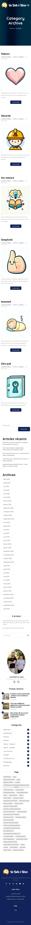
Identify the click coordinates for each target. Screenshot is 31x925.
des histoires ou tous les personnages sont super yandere (16, 786)
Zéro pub (6, 363)
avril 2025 (6, 537)
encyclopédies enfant (22, 792)
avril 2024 (6, 580)
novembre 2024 (8, 555)
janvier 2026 (7, 504)
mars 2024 (6, 584)
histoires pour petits (21, 817)
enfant (5, 795)
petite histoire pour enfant (10, 841)
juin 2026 (6, 486)
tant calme (22, 847)
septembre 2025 (8, 519)
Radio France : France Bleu (15, 899)
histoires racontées (8, 820)
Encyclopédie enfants (9, 792)
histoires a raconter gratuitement (12, 809)
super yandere (14, 847)
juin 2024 (6, 573)
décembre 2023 (8, 594)
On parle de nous (8, 758)
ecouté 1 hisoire (19, 789)
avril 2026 (6, 493)
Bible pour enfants (8, 782)
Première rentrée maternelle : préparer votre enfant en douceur (20, 695)
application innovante (9, 779)
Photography (7, 762)
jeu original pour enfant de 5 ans (12, 828)
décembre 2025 (8, 508)
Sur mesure (7, 177)
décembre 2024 (8, 551)
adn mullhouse (7, 776)
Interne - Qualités (18, 57)
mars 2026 (6, 497)
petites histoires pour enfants (11, 844)
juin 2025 (6, 529)
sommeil (6, 847)
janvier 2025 (7, 547)
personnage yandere (9, 839)
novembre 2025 (8, 511)
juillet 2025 (6, 526)
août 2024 (6, 565)
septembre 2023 (8, 605)
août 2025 (6, 522)
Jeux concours (8, 751)
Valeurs (5, 53)
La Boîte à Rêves (6, 57)
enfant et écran (13, 795)
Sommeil (6, 301)
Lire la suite (15, 102)
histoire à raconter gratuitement (12, 825)
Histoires (6, 737)
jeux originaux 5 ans (8, 830)
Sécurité (6, 115)
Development (7, 733)
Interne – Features (9, 744)
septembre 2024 (8, 562)
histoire (21, 795)
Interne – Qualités (9, 747)
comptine (17, 782)
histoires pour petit (8, 817)
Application (7, 729)
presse (22, 844)
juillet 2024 (6, 569)
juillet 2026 (6, 483)
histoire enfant (7, 798)
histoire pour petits (24, 800)
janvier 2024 (7, 591)
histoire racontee (8, 803)
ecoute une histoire (8, 789)
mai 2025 (6, 533)
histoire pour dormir (18, 798)
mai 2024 (6, 576)
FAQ (15, 910)
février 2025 (7, 544)
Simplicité (6, 239)
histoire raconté (19, 803)
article (18, 779)
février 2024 (7, 587)
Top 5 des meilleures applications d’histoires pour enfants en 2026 (20, 705)
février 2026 (7, 501)
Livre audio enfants (8, 836)
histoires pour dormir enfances (11, 814)
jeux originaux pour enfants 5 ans (12, 833)
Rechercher (6, 425)
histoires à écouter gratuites (11, 822)
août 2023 (6, 609)
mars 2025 (6, 540)
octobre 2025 (7, 515)
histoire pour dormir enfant (10, 800)
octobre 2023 (7, 602)
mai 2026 (6, 490)
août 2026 (6, 479)
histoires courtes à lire (9, 811)
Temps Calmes (7, 850)
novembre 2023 (8, 598)
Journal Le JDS (15, 894)
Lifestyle (6, 755)
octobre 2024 (7, 558)
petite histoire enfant (22, 839)
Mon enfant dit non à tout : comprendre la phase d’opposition (19, 714)
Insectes (6, 740)
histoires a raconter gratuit (10, 806)
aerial (14, 776)
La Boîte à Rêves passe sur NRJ (15, 896)
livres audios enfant (20, 836)
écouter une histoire (18, 850)
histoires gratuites (21, 811)
